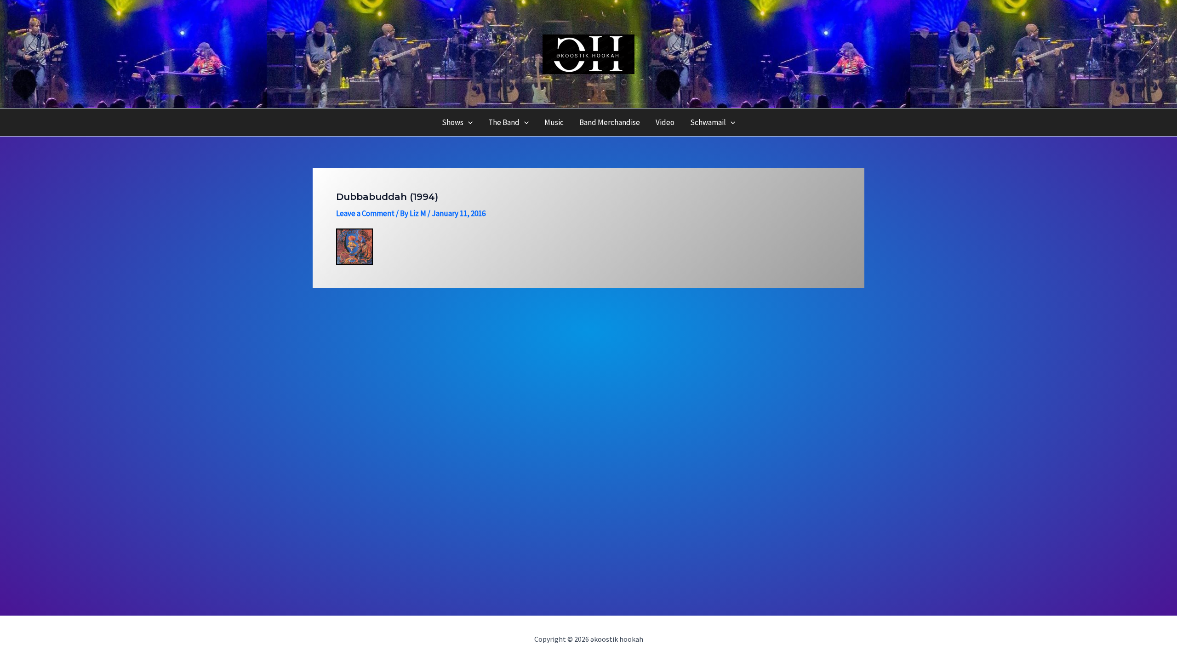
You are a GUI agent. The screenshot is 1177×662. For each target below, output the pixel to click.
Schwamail (708, 122)
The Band (504, 122)
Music (554, 122)
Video (665, 122)
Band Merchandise (609, 122)
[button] (468, 122)
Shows (452, 122)
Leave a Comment (365, 213)
